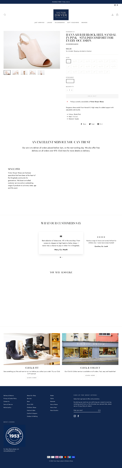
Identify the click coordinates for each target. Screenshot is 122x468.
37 (107, 61)
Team (28, 401)
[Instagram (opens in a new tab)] (75, 416)
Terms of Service (8, 404)
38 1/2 (75, 67)
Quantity (70, 86)
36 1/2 (101, 61)
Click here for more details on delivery (74, 150)
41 (107, 67)
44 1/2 (101, 72)
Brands (84, 22)
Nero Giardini (54, 410)
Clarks (52, 398)
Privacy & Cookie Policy (10, 398)
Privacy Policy (82, 406)
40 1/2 (101, 67)
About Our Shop (31, 395)
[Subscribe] (99, 410)
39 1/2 (88, 67)
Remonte (52, 401)
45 (107, 72)
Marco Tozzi (53, 407)
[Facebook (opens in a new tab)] (78, 416)
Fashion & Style (31, 410)
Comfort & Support (32, 413)
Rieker (52, 395)
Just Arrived (39, 22)
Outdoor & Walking (32, 416)
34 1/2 (75, 61)
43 (81, 72)
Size (67, 57)
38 (68, 67)
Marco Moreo (54, 404)
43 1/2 (88, 72)
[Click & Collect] (90, 349)
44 (94, 72)
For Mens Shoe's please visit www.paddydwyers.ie (11, 450)
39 (81, 67)
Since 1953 (30, 404)
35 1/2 (88, 61)
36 (94, 61)
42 (68, 72)
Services (29, 398)
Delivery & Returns (9, 395)
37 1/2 (113, 61)
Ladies (49, 22)
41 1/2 (113, 67)
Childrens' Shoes (31, 407)
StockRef (70, 77)
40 (94, 67)
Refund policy (7, 407)
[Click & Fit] (32, 349)
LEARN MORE (32, 378)
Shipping (76, 51)
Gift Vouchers (73, 22)
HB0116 (70, 81)
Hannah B (70, 32)
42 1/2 (75, 72)
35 (81, 61)
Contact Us (6, 401)
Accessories (60, 22)
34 (68, 61)
